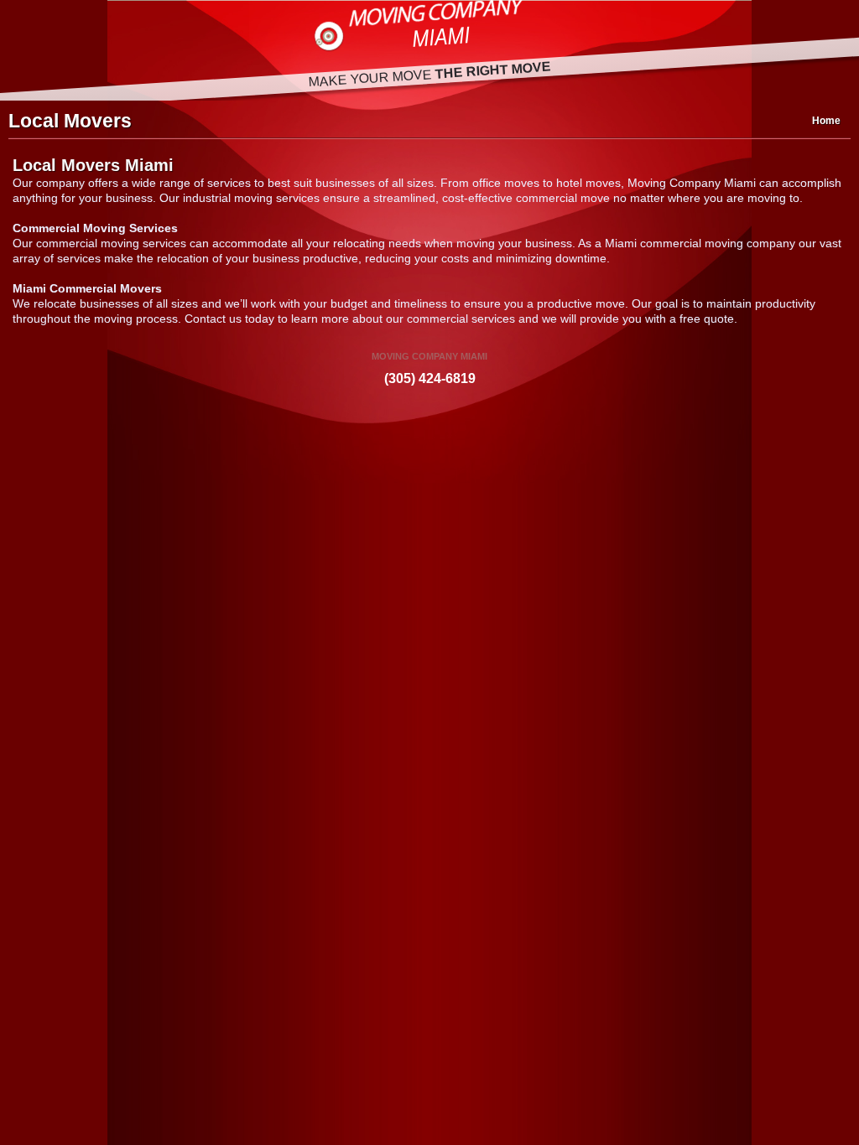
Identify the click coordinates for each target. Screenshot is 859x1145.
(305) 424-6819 (430, 378)
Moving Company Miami (429, 28)
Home (826, 121)
